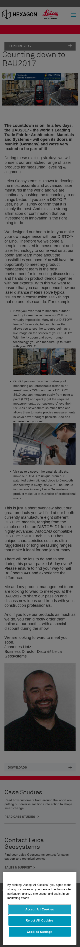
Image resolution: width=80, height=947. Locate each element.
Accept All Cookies (39, 909)
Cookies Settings (40, 931)
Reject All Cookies (40, 920)
